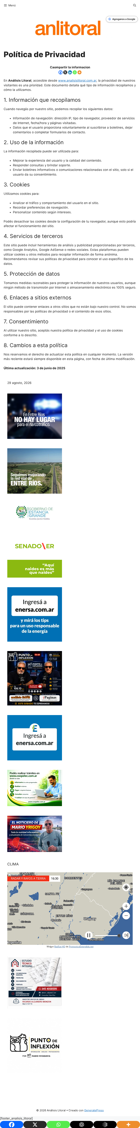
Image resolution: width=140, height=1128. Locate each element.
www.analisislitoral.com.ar (77, 80)
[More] (79, 72)
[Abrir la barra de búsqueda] (134, 5)
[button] (126, 906)
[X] (65, 72)
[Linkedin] (70, 72)
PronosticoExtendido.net (81, 946)
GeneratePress (94, 1110)
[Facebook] (61, 72)
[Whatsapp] (75, 72)
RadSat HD (59, 946)
